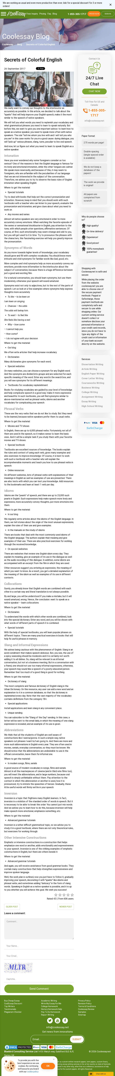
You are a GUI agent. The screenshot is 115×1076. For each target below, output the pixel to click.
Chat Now (94, 91)
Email (39, 952)
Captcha (39, 962)
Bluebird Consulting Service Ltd (20, 1051)
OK (48, 1066)
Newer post (65, 906)
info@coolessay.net (94, 120)
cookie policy (32, 1072)
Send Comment (39, 988)
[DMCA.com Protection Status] (18, 1047)
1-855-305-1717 (77, 14)
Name (39, 942)
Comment (39, 917)
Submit (76, 1039)
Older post (12, 906)
